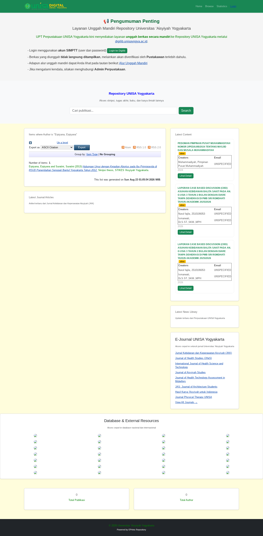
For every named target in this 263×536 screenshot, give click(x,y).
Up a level (62, 142)
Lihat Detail (186, 175)
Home (199, 6)
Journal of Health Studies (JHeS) (193, 358)
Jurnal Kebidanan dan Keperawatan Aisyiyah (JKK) (203, 352)
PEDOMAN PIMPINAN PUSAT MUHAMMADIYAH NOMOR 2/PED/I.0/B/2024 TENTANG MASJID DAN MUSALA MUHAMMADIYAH (204, 147)
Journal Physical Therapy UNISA (193, 397)
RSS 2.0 (156, 147)
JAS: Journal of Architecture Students (196, 386)
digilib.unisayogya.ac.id (131, 41)
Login (233, 6)
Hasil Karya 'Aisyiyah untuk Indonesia (196, 391)
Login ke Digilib (117, 50)
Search (186, 110)
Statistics (222, 6)
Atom (128, 147)
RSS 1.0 (141, 147)
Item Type (92, 154)
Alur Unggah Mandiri (133, 63)
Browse (209, 6)
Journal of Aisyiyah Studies (190, 372)
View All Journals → (186, 402)
